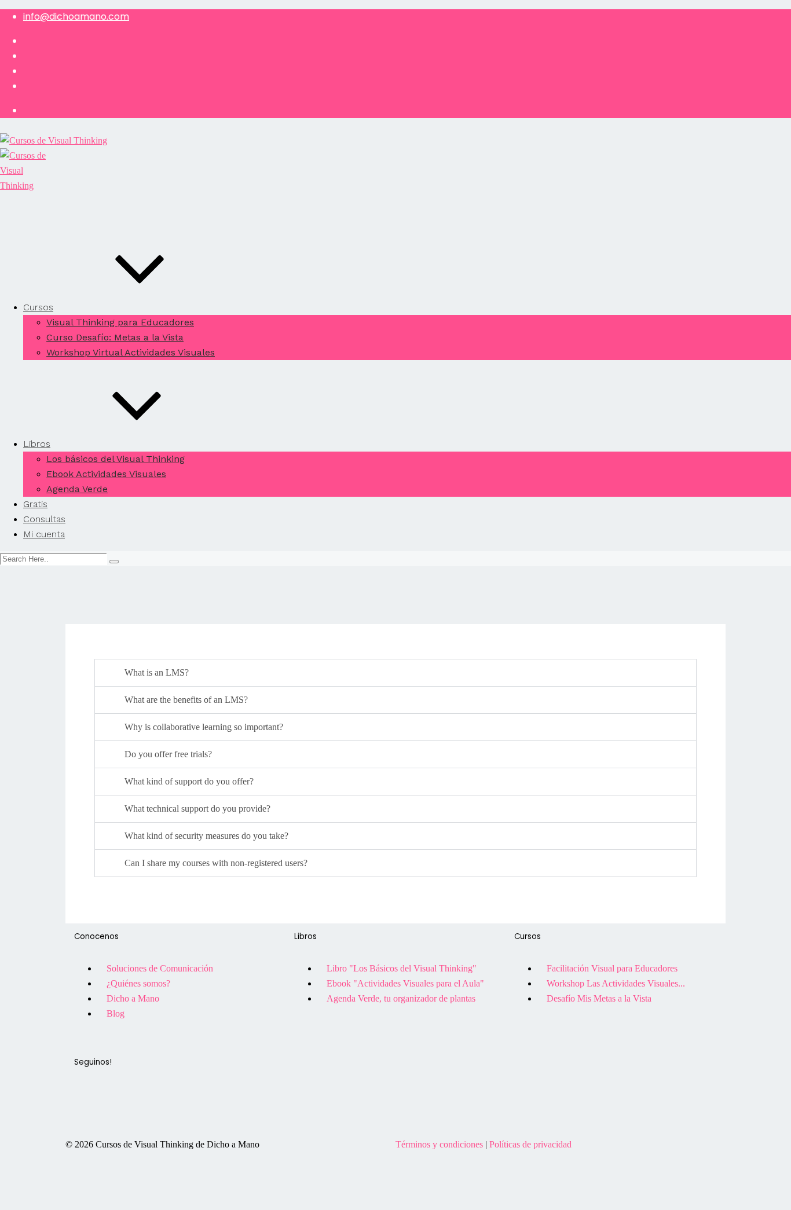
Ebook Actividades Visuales (106, 473)
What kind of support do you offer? (189, 781)
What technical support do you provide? (197, 808)
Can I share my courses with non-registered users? (215, 863)
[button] (395, 672)
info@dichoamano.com (76, 16)
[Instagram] (119, 1109)
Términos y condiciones (439, 1144)
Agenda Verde (77, 488)
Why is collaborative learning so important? (203, 727)
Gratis (35, 503)
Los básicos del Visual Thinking (115, 458)
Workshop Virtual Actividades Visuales (130, 352)
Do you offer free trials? (168, 754)
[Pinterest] (151, 1109)
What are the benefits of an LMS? (186, 700)
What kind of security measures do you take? (206, 836)
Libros (36, 443)
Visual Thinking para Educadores (120, 322)
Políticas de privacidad (530, 1144)
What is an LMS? (156, 672)
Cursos (38, 307)
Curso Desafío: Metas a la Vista (115, 337)
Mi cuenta (44, 534)
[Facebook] (88, 1109)
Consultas (44, 519)
